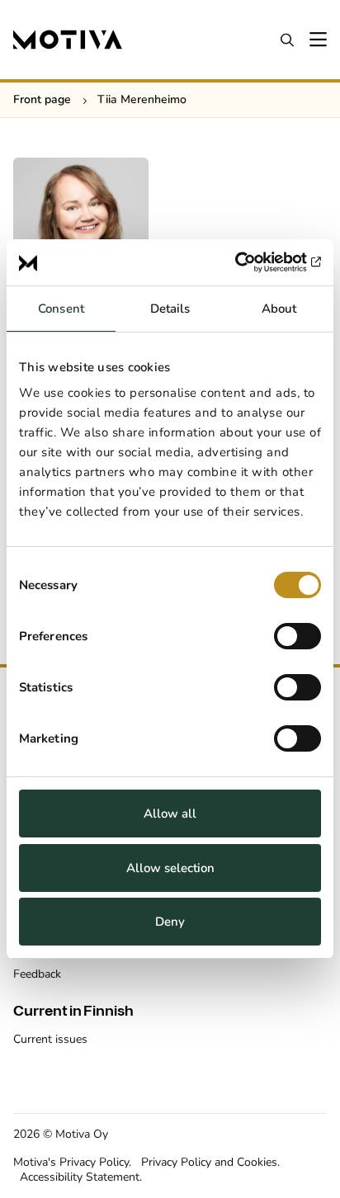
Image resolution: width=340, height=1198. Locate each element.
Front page (42, 99)
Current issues (50, 1039)
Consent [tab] (61, 308)
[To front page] (67, 39)
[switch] (297, 636)
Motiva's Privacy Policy (71, 1162)
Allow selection (170, 868)
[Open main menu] (317, 39)
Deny (170, 921)
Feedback (37, 974)
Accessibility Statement (79, 1177)
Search (287, 39)
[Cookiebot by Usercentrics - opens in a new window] (249, 262)
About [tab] (279, 308)
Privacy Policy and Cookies (209, 1162)
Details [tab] (170, 308)
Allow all (170, 813)
